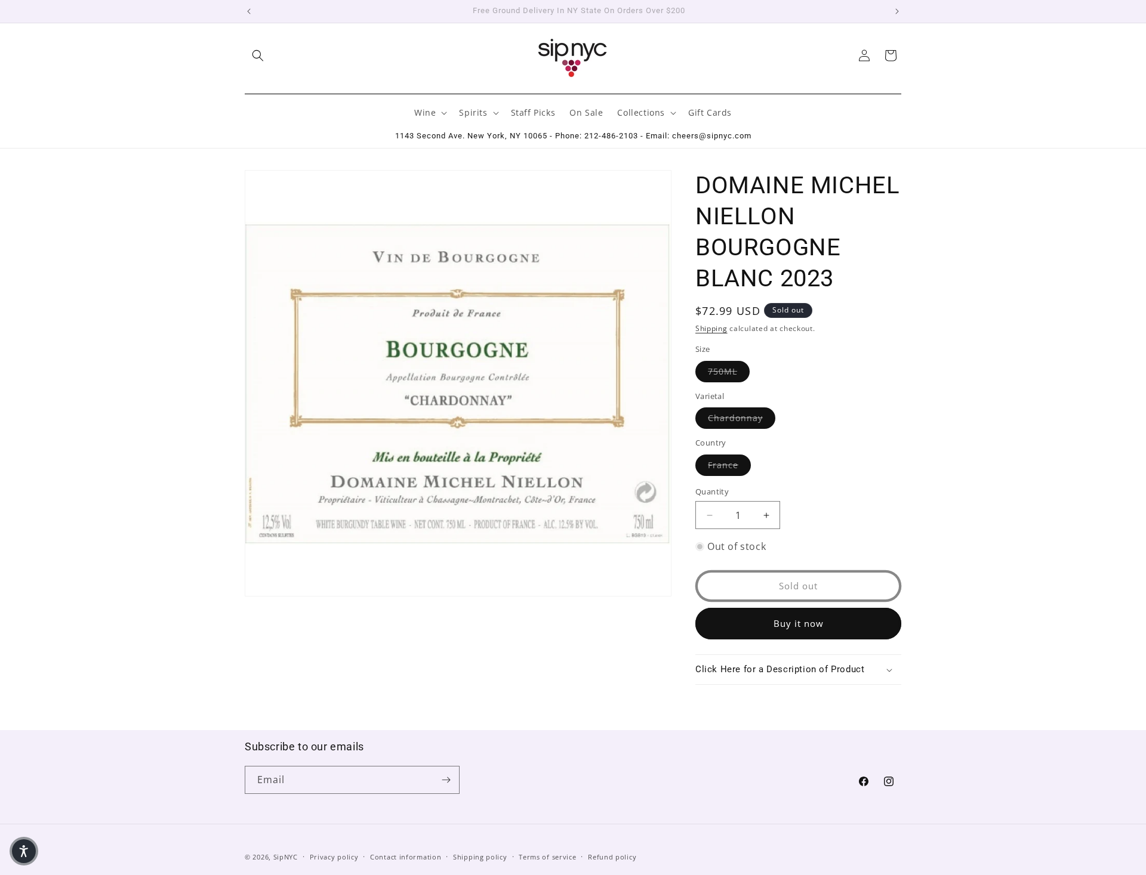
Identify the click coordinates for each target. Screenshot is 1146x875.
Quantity (712, 491)
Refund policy (612, 856)
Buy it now (799, 623)
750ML (729, 371)
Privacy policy (334, 856)
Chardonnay (741, 417)
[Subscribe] (446, 780)
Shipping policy (480, 856)
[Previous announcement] (249, 11)
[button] (258, 55)
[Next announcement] (897, 11)
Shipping (711, 328)
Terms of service (547, 856)
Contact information (405, 856)
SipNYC (285, 856)
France (729, 465)
